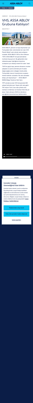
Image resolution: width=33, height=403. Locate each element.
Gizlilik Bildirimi (13, 201)
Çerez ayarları (16, 220)
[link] (5, 8)
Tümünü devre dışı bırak (16, 208)
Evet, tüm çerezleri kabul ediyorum (16, 214)
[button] (11, 8)
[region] (16, 201)
